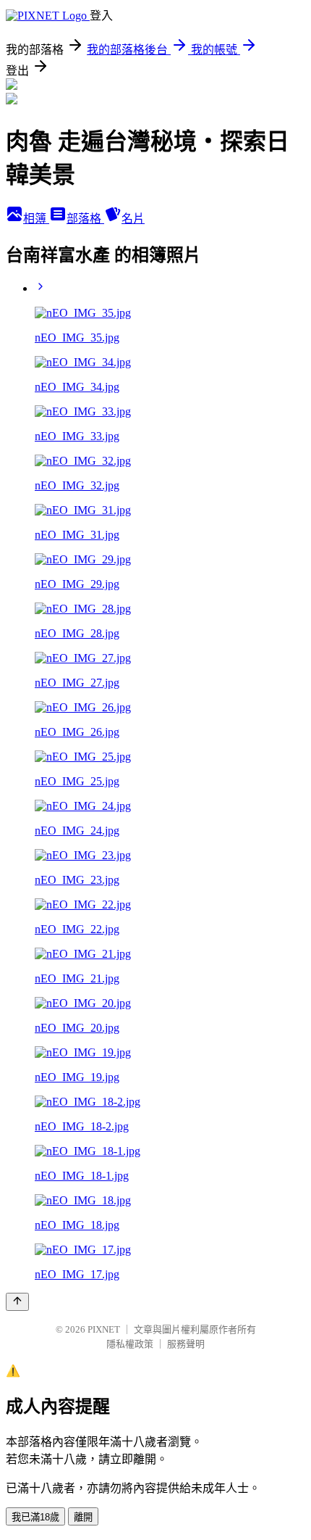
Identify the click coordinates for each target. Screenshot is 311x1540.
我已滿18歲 (35, 1517)
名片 (133, 218)
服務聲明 (186, 1343)
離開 (83, 1517)
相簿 (36, 218)
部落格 (85, 218)
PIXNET (104, 1329)
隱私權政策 (129, 1343)
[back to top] (17, 1302)
